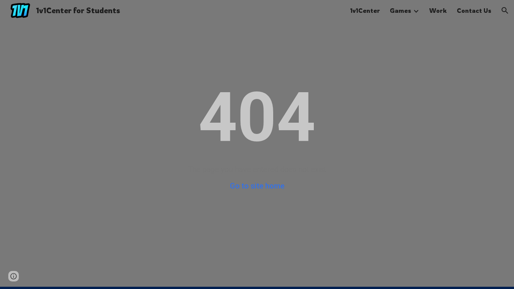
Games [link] (400, 10)
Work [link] (438, 10)
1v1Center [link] (365, 10)
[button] (505, 11)
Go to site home (257, 185)
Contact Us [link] (474, 10)
